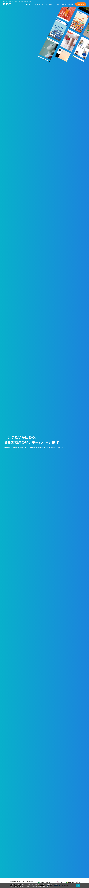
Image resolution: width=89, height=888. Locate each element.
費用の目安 (57, 4)
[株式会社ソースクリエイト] (7, 4)
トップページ (29, 4)
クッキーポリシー (15, 886)
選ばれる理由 (48, 4)
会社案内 (70, 4)
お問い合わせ (81, 4)
